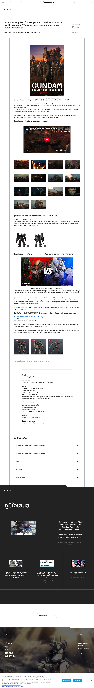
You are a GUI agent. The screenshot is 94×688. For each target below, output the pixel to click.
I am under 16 (77, 680)
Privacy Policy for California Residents (11, 685)
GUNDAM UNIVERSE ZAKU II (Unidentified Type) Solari (31, 317)
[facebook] (92, 31)
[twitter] (92, 29)
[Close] (91, 680)
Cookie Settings (66, 680)
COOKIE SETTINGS (84, 653)
